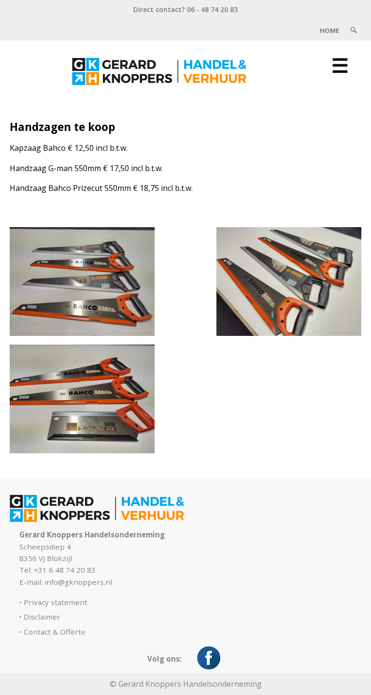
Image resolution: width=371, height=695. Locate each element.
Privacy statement (55, 602)
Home (329, 30)
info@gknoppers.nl (78, 582)
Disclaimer (42, 617)
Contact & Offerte (55, 632)
